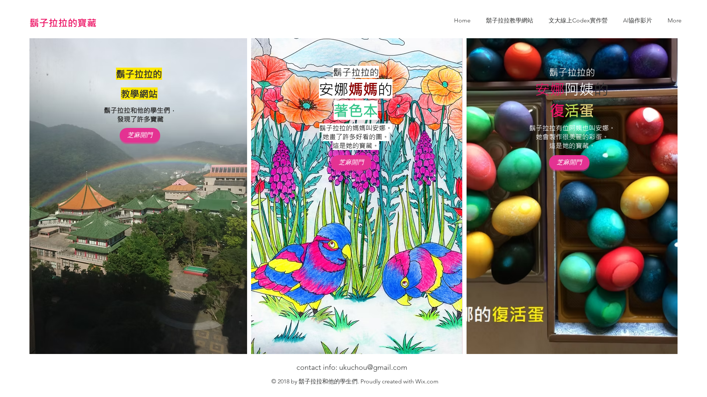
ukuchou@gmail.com (373, 367)
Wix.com (427, 381)
